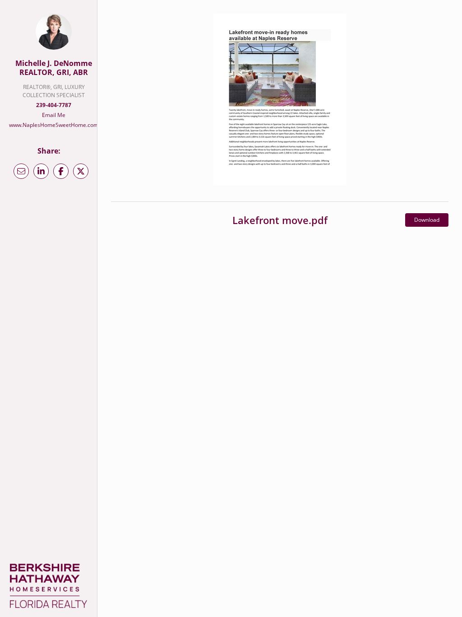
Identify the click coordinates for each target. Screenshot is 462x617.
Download (426, 220)
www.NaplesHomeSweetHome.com (53, 125)
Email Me (53, 115)
